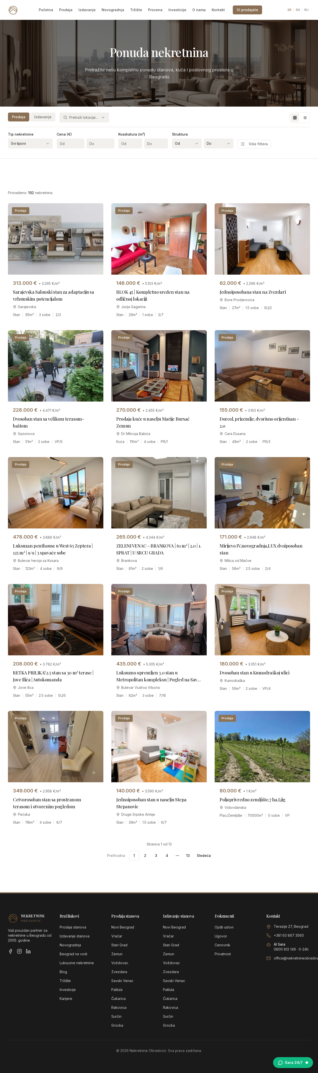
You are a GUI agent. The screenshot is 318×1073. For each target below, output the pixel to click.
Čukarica (118, 998)
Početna (46, 10)
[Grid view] (295, 118)
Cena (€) (64, 134)
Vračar (116, 936)
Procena (155, 10)
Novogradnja (113, 10)
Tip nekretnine (21, 134)
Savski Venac (122, 981)
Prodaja (66, 10)
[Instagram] (19, 951)
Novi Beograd (122, 927)
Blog (63, 972)
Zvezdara (119, 972)
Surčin (116, 1016)
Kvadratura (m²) (131, 134)
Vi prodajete (247, 10)
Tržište (136, 10)
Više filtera (258, 144)
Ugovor (221, 936)
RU (306, 10)
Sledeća (204, 855)
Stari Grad (119, 945)
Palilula (116, 989)
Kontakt (218, 10)
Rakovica (118, 1007)
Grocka (117, 1025)
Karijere (66, 998)
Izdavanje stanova (74, 936)
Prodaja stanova (73, 927)
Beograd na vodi (73, 954)
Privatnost (223, 954)
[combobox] (84, 117)
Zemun (116, 954)
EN (298, 10)
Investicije (177, 10)
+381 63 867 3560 (289, 935)
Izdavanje (87, 10)
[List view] (305, 118)
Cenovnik (222, 945)
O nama (199, 10)
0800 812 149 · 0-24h (291, 949)
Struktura (180, 134)
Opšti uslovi (224, 927)
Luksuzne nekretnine (77, 963)
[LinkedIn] (28, 951)
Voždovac (119, 963)
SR (289, 10)
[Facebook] (10, 951)
